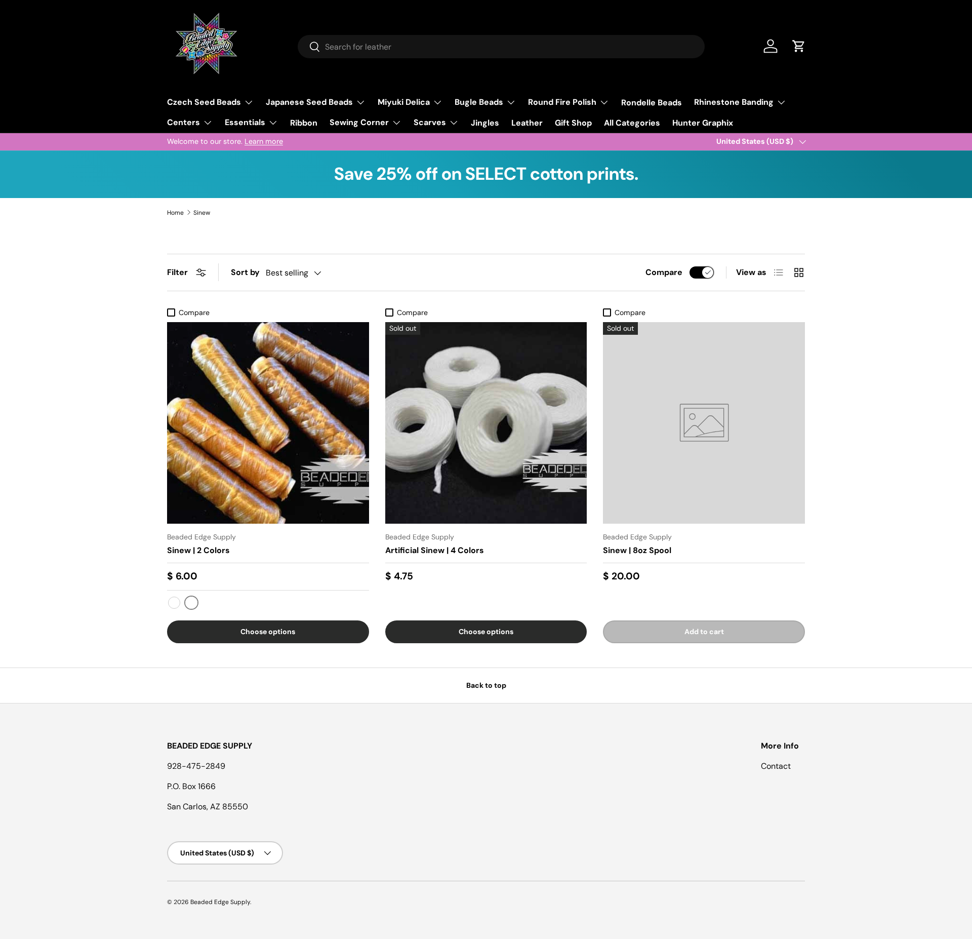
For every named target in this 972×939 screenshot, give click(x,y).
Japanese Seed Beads (309, 102)
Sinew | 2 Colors (198, 550)
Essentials (245, 122)
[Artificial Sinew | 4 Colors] (486, 423)
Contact (776, 766)
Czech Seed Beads (204, 102)
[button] (799, 46)
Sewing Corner (359, 122)
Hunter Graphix (702, 123)
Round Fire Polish (562, 102)
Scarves (430, 122)
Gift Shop (573, 123)
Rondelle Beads (651, 102)
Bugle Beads (479, 102)
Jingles (485, 123)
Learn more (264, 141)
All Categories (632, 123)
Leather (527, 123)
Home (175, 213)
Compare (663, 272)
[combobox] (501, 46)
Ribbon (303, 123)
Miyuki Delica (404, 102)
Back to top (486, 685)
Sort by (245, 272)
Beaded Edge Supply (220, 902)
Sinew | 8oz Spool (637, 550)
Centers (183, 122)
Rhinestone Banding (734, 102)
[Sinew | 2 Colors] (268, 423)
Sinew (201, 213)
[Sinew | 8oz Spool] (704, 423)
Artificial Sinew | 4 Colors (434, 550)
